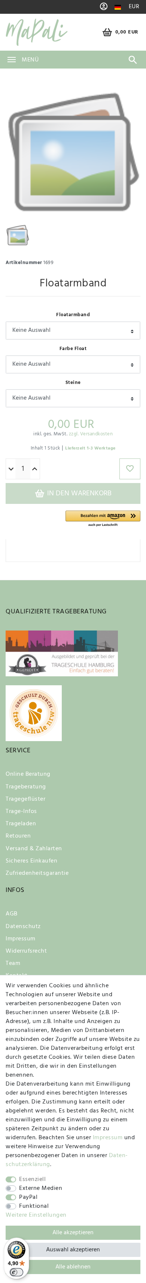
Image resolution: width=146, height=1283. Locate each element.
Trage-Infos (21, 811)
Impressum (21, 939)
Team (13, 963)
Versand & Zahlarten (34, 849)
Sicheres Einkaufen (31, 861)
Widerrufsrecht (26, 951)
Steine (73, 382)
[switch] (16, 1272)
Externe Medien (40, 1188)
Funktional (34, 1206)
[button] (103, 519)
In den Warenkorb (78, 493)
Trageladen (21, 824)
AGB (12, 914)
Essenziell (32, 1179)
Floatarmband (73, 314)
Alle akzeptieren (73, 1233)
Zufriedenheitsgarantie (37, 873)
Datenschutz (23, 926)
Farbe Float (73, 348)
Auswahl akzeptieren (73, 1250)
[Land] (118, 7)
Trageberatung (26, 787)
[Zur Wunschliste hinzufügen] (129, 468)
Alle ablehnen (73, 1267)
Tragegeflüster (25, 799)
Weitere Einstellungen (36, 1215)
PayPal (28, 1197)
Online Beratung (28, 774)
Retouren (18, 836)
